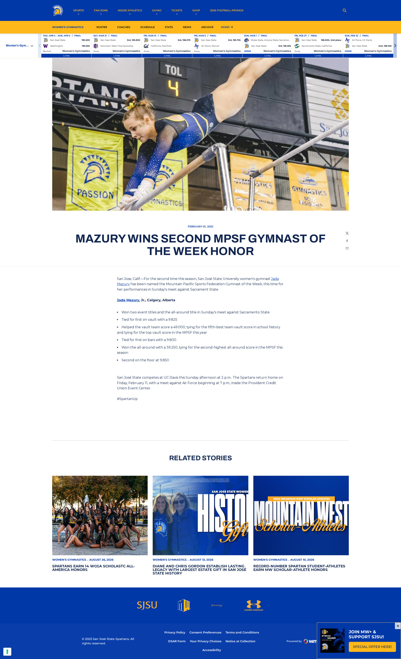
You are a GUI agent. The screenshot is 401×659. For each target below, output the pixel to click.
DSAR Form (177, 641)
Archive (207, 27)
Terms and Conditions (242, 632)
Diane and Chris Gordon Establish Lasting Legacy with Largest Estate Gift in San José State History (199, 569)
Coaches (123, 27)
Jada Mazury (128, 300)
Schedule (147, 27)
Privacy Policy (174, 632)
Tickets (176, 10)
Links (66, 55)
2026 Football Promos (227, 10)
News (187, 27)
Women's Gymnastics (69, 559)
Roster (101, 27)
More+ (225, 27)
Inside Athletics (130, 10)
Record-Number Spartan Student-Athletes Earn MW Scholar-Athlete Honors (299, 568)
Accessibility (211, 650)
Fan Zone (101, 10)
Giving (156, 10)
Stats (170, 27)
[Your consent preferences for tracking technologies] (7, 652)
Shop (196, 10)
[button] (395, 45)
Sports (78, 10)
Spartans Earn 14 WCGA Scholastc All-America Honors (93, 568)
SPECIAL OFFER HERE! (374, 648)
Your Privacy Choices (205, 641)
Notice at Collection (240, 641)
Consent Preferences (205, 632)
